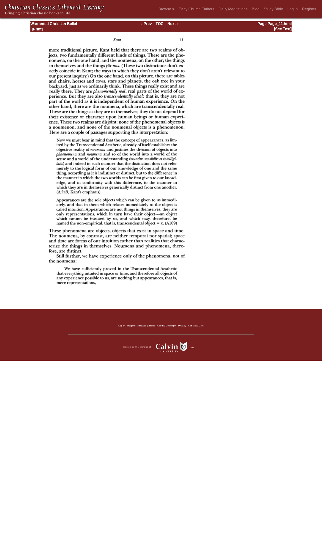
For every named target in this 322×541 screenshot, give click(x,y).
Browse (165, 9)
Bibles (152, 325)
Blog (256, 9)
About (160, 325)
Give (201, 325)
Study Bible (273, 9)
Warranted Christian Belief (53, 24)
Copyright (171, 325)
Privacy (182, 325)
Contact (192, 325)
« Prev (146, 24)
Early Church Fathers (196, 9)
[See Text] (283, 29)
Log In (292, 9)
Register (309, 9)
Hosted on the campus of (137, 347)
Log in (121, 325)
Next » (173, 24)
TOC (160, 24)
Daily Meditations (233, 9)
